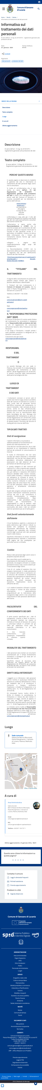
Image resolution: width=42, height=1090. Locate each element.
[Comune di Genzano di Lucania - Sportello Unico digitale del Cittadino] (10, 8)
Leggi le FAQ (20, 1060)
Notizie (14, 17)
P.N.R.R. (20, 1067)
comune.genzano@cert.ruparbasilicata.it (20, 1045)
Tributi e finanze (20, 998)
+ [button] (7, 756)
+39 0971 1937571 (20, 1043)
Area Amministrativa (15, 802)
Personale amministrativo (20, 968)
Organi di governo (20, 958)
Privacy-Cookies (6, 1076)
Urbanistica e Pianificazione (20, 988)
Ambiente (20, 1001)
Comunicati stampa (20, 1013)
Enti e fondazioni (20, 963)
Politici (20, 966)
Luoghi (20, 971)
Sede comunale (17, 735)
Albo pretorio (20, 1024)
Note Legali (17, 1076)
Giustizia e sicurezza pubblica (20, 995)
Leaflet (25, 788)
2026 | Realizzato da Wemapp (21, 1081)
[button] (39, 2)
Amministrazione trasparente (20, 1026)
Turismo (20, 990)
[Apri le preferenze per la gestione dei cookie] (3, 1086)
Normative (20, 1029)
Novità (8, 17)
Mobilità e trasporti (20, 993)
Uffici (20, 960)
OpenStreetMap (33, 788)
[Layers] (34, 756)
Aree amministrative (20, 955)
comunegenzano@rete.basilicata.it (20, 1048)
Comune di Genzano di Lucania (25, 8)
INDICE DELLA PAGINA (9, 101)
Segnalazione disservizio (20, 1062)
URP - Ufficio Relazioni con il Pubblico (20, 1051)
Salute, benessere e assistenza (20, 1003)
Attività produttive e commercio (20, 985)
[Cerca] (39, 9)
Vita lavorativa (20, 983)
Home (3, 17)
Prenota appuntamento (20, 1057)
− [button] (7, 758)
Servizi (20, 974)
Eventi (20, 1015)
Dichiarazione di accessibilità (20, 1065)
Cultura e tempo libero (20, 980)
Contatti (20, 1033)
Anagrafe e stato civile (20, 978)
